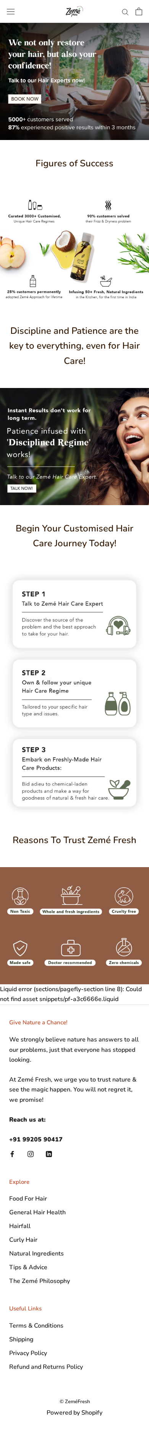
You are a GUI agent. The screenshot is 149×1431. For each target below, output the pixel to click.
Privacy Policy (28, 1353)
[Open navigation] (11, 11)
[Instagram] (31, 1154)
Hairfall (20, 1226)
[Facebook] (12, 1154)
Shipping (21, 1339)
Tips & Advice (28, 1267)
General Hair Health (37, 1212)
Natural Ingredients (36, 1253)
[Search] (125, 11)
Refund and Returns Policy (46, 1367)
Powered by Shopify (74, 1412)
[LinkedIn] (49, 1154)
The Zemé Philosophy (39, 1281)
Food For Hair (28, 1198)
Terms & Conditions (36, 1326)
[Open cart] (139, 11)
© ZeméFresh (75, 1401)
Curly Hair (23, 1240)
